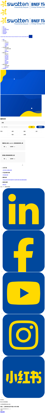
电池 (12, 134)
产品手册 (6, 59)
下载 (4, 146)
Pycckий (19, 36)
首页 (3, 26)
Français (12, 36)
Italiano (25, 36)
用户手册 (6, 56)
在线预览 (11, 146)
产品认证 (6, 55)
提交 (1, 410)
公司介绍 (4, 28)
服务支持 (4, 30)
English (1, 36)
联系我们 (6, 63)
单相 (24, 131)
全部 (12, 131)
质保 (6, 60)
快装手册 (6, 57)
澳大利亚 (23, 6)
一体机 (24, 134)
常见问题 (6, 61)
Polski (4, 36)
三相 (36, 131)
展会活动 (6, 67)
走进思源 (4, 33)
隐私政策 (2, 412)
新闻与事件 (5, 32)
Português (16, 36)
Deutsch (9, 36)
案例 (6, 46)
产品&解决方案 (6, 29)
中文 (28, 36)
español (22, 36)
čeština (7, 36)
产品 (6, 50)
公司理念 (6, 44)
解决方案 (6, 51)
